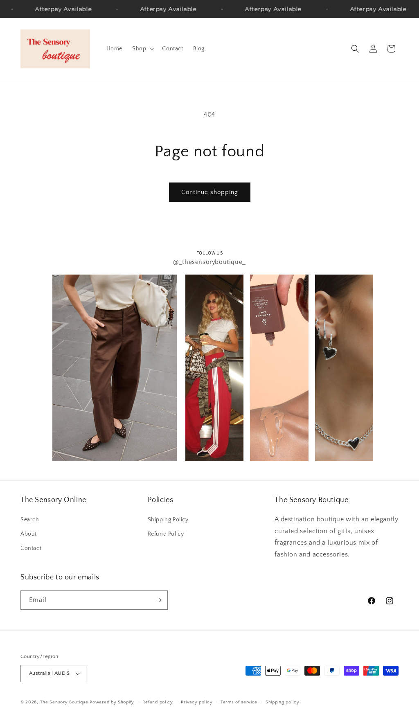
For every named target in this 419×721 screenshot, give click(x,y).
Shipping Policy (168, 519)
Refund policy (157, 702)
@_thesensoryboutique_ (209, 261)
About (28, 534)
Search (29, 519)
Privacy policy (196, 702)
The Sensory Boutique (64, 702)
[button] (142, 48)
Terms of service (239, 702)
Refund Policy (166, 534)
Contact (30, 548)
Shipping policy (283, 702)
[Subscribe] (158, 600)
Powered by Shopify (112, 702)
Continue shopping (209, 192)
